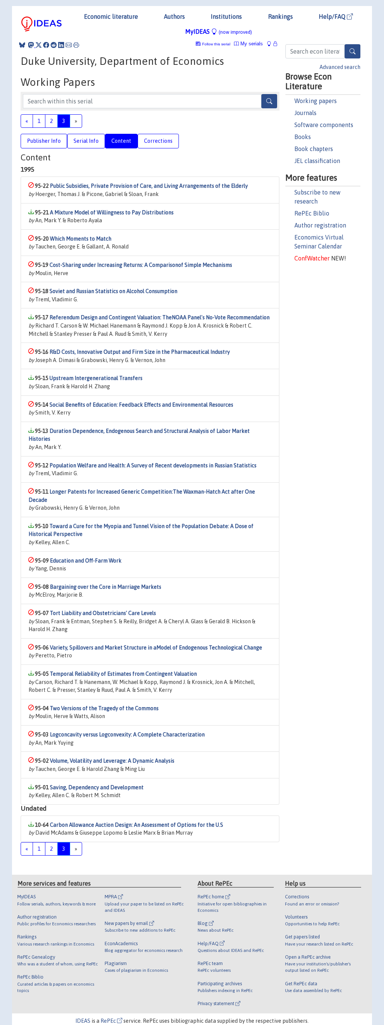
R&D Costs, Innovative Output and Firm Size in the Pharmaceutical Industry (140, 352)
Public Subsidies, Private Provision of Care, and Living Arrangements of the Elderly (149, 186)
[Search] (352, 51)
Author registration (320, 225)
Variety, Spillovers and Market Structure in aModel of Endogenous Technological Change (156, 648)
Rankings (280, 16)
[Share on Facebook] (46, 45)
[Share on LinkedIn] (61, 45)
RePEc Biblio (311, 213)
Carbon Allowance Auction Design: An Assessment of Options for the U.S (136, 825)
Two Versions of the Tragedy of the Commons (104, 708)
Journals (305, 112)
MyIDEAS (218, 31)
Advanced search (340, 67)
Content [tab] (121, 141)
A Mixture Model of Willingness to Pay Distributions (112, 212)
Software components (323, 124)
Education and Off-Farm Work (86, 561)
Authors (174, 16)
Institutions (226, 16)
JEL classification (317, 160)
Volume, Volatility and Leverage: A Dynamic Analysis (112, 761)
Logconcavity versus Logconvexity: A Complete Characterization (127, 735)
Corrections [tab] (158, 141)
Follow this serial (216, 44)
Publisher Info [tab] (44, 141)
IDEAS (82, 1021)
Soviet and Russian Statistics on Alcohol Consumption (113, 291)
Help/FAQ (333, 16)
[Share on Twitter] (39, 45)
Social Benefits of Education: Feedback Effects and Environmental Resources (141, 405)
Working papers (315, 100)
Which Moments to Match (80, 239)
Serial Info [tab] (86, 141)
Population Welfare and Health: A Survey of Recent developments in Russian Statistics (153, 465)
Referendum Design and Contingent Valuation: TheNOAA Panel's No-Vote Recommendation (160, 317)
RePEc (108, 1021)
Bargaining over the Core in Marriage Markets (105, 587)
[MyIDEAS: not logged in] (271, 43)
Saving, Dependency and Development (97, 787)
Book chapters (313, 148)
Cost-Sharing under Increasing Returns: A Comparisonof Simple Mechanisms (141, 265)
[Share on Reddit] (54, 45)
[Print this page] (76, 45)
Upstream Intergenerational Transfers (96, 378)
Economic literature (111, 16)
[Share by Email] (69, 45)
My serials (251, 43)
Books (302, 136)
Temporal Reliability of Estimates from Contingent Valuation (123, 674)
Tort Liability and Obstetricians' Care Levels (103, 613)
